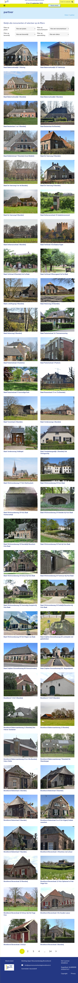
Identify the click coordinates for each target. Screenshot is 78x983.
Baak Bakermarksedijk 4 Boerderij (51, 97)
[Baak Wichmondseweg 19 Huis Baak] (57, 458)
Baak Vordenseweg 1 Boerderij (50, 422)
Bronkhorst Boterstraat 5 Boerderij (15, 820)
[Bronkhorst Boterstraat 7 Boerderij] (21, 827)
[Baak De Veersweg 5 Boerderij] (57, 161)
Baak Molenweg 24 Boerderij (49, 304)
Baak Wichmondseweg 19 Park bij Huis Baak (55, 544)
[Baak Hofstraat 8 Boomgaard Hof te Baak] (57, 250)
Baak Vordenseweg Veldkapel (13, 451)
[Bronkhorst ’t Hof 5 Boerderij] (57, 673)
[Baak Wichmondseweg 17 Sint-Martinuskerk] (21, 458)
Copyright (64, 974)
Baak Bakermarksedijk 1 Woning (14, 67)
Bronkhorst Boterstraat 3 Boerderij (51, 791)
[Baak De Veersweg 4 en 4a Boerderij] (21, 161)
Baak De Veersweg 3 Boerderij (50, 156)
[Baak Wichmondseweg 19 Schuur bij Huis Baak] (21, 551)
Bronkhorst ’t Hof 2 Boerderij (13, 698)
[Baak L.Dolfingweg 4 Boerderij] (21, 279)
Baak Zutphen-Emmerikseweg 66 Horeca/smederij (20, 668)
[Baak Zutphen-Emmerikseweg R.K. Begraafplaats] (57, 644)
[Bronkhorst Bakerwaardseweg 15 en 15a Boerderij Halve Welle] (21, 735)
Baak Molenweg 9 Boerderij (13, 333)
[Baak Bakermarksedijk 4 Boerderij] (57, 72)
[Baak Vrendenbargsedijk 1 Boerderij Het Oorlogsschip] (57, 427)
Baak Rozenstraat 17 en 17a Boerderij (52, 392)
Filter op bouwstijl (7, 34)
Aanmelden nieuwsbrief (29, 969)
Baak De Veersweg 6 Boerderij (14, 215)
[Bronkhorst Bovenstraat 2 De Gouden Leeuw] (57, 888)
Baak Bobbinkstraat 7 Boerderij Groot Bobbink (19, 156)
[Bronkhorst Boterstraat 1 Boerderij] (21, 766)
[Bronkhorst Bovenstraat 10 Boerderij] (21, 857)
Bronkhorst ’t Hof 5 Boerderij (50, 698)
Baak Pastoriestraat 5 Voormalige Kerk (16, 392)
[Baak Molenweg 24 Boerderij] (57, 279)
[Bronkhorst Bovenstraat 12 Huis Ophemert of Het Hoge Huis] (57, 857)
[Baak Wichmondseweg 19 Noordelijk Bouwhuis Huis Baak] (21, 520)
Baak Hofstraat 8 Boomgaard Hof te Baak (54, 274)
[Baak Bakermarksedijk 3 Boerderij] (21, 72)
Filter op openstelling (41, 34)
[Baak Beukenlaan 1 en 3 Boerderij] (21, 102)
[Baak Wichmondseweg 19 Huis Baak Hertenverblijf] (21, 488)
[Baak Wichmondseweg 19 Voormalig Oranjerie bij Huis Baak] (21, 581)
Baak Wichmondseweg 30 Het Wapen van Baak (19, 637)
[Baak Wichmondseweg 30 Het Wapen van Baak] (21, 612)
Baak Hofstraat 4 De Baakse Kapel (51, 245)
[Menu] (4, 5)
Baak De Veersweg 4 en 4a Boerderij (16, 186)
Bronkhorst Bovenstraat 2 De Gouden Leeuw (55, 913)
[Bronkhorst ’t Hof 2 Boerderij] (21, 673)
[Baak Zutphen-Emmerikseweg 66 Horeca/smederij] (21, 644)
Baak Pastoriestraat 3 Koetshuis (14, 363)
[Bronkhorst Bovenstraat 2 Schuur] (21, 920)
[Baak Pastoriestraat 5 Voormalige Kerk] (21, 368)
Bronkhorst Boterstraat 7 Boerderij (15, 852)
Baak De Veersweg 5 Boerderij (50, 186)
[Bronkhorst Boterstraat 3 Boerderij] (57, 766)
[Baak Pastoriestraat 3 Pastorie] (57, 338)
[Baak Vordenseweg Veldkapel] (21, 427)
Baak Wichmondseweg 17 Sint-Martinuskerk (18, 483)
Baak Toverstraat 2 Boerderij (13, 422)
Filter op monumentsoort (42, 29)
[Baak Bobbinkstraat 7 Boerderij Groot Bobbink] (21, 131)
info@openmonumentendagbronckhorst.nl (38, 965)
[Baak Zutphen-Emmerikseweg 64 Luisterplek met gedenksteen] (57, 612)
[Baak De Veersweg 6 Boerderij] (21, 191)
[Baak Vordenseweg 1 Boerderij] (57, 397)
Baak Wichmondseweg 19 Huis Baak (52, 483)
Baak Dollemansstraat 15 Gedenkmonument (55, 215)
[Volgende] (55, 951)
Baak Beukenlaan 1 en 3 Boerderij (15, 126)
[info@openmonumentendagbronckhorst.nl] (23, 965)
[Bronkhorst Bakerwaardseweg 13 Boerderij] (57, 703)
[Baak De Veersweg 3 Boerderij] (57, 131)
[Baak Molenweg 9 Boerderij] (21, 309)
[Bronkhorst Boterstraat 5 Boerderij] (21, 796)
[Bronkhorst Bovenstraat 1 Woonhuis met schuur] (57, 827)
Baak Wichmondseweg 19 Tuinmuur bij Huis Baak (57, 576)
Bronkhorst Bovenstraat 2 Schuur (15, 945)
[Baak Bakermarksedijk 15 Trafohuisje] (57, 43)
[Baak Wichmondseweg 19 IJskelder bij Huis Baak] (57, 488)
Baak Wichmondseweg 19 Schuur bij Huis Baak (19, 576)
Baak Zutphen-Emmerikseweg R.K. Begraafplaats (56, 668)
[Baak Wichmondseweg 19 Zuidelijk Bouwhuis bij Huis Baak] (57, 581)
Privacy (73, 974)
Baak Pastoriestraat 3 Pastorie (50, 363)
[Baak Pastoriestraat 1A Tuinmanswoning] (57, 309)
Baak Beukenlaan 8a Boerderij (50, 126)
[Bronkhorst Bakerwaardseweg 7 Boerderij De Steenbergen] (57, 735)
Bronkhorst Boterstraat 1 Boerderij (15, 791)
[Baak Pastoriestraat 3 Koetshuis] (21, 338)
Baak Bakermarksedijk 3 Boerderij (15, 97)
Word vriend (9, 961)
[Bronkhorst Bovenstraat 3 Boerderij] (57, 920)
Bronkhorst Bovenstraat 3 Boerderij (52, 945)
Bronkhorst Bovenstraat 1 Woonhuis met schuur (56, 852)
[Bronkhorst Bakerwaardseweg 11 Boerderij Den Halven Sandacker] (21, 703)
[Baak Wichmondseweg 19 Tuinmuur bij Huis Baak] (57, 551)
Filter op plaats (6, 29)
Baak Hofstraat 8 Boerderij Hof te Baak (16, 274)
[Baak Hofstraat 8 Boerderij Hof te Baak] (21, 250)
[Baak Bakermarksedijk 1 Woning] (21, 43)
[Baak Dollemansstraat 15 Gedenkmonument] (57, 191)
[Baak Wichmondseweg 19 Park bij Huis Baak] (57, 520)
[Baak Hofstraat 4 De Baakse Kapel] (57, 220)
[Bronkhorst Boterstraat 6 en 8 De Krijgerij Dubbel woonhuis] (57, 796)
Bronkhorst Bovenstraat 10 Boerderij (16, 881)
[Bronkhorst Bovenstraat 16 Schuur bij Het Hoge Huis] (21, 888)
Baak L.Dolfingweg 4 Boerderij (14, 304)
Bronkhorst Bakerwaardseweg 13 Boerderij (54, 728)
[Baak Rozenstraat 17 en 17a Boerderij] (57, 368)
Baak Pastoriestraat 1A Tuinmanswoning (53, 333)
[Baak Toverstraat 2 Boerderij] (21, 397)
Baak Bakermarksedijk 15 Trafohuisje (52, 67)
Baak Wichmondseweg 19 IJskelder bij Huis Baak (56, 513)
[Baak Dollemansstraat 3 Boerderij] (21, 220)
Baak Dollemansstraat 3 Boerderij (15, 245)
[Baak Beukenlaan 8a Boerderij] (57, 102)
